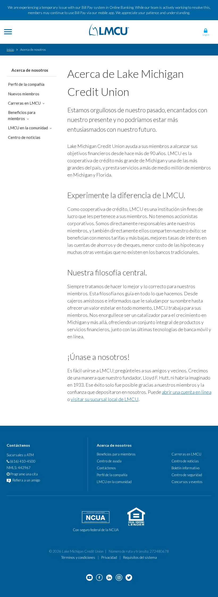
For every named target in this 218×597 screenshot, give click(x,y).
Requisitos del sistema (140, 557)
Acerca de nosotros (29, 70)
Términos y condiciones (78, 557)
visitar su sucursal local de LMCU (105, 399)
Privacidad (109, 557)
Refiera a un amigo (26, 480)
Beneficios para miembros (21, 115)
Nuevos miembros (23, 93)
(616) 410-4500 (22, 461)
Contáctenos (106, 468)
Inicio (10, 50)
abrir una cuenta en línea (186, 392)
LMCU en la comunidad (28, 127)
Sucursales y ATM (20, 455)
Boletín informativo (185, 468)
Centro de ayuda (109, 461)
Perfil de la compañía (26, 84)
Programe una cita (24, 474)
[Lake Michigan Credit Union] (109, 29)
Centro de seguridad (186, 475)
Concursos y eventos (187, 482)
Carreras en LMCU (24, 103)
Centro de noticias (24, 137)
